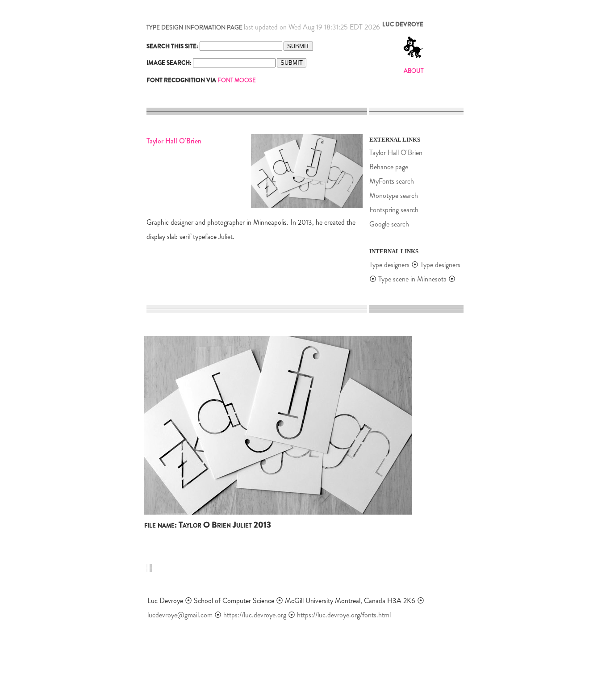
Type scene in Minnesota (412, 279)
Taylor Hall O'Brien (395, 152)
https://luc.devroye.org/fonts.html (344, 615)
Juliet (225, 236)
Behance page (388, 167)
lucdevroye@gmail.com (180, 615)
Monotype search (393, 195)
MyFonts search (391, 181)
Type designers (389, 265)
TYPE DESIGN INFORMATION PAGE (194, 27)
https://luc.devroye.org (254, 615)
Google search (389, 224)
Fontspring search (393, 210)
